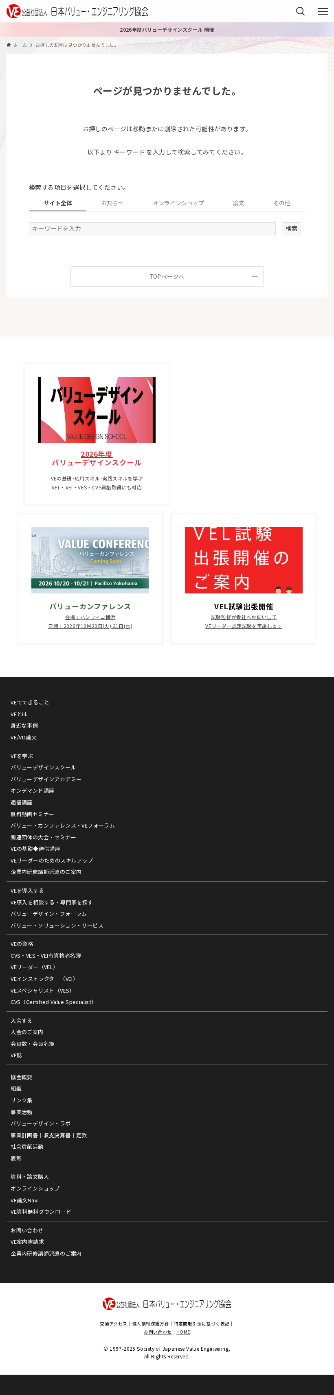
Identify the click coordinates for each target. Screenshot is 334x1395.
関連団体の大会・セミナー (43, 837)
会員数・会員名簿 (32, 1043)
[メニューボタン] (323, 11)
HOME (183, 1331)
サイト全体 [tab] (58, 203)
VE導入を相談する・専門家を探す (52, 902)
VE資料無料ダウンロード (41, 1211)
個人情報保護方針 (150, 1323)
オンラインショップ (35, 1188)
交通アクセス (113, 1323)
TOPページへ (167, 276)
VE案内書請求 (27, 1241)
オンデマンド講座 (32, 790)
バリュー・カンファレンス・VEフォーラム (63, 825)
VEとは (19, 714)
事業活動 (22, 1112)
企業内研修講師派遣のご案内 (46, 872)
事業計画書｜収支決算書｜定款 (49, 1135)
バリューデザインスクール (43, 767)
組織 (16, 1088)
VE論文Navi (25, 1200)
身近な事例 (24, 725)
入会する (22, 1020)
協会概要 (22, 1077)
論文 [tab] (238, 203)
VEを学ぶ (22, 756)
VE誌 (16, 1055)
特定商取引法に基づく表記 (202, 1323)
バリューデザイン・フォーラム (49, 913)
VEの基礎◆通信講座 (35, 848)
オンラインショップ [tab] (178, 203)
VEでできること (30, 702)
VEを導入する (27, 890)
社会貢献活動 (27, 1146)
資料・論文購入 (30, 1176)
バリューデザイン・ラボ (40, 1123)
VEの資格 (22, 943)
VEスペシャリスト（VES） (43, 990)
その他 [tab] (281, 203)
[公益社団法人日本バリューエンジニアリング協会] (77, 11)
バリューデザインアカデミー (46, 779)
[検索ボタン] (300, 11)
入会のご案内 (27, 1032)
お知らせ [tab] (112, 203)
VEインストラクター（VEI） (44, 978)
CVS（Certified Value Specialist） (54, 1002)
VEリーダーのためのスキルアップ (52, 860)
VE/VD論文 (24, 737)
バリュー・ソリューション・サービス (57, 925)
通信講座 (22, 802)
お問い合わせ (27, 1230)
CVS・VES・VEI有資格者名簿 (46, 955)
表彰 (16, 1158)
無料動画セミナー (32, 814)
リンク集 (22, 1100)
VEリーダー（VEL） (34, 967)
